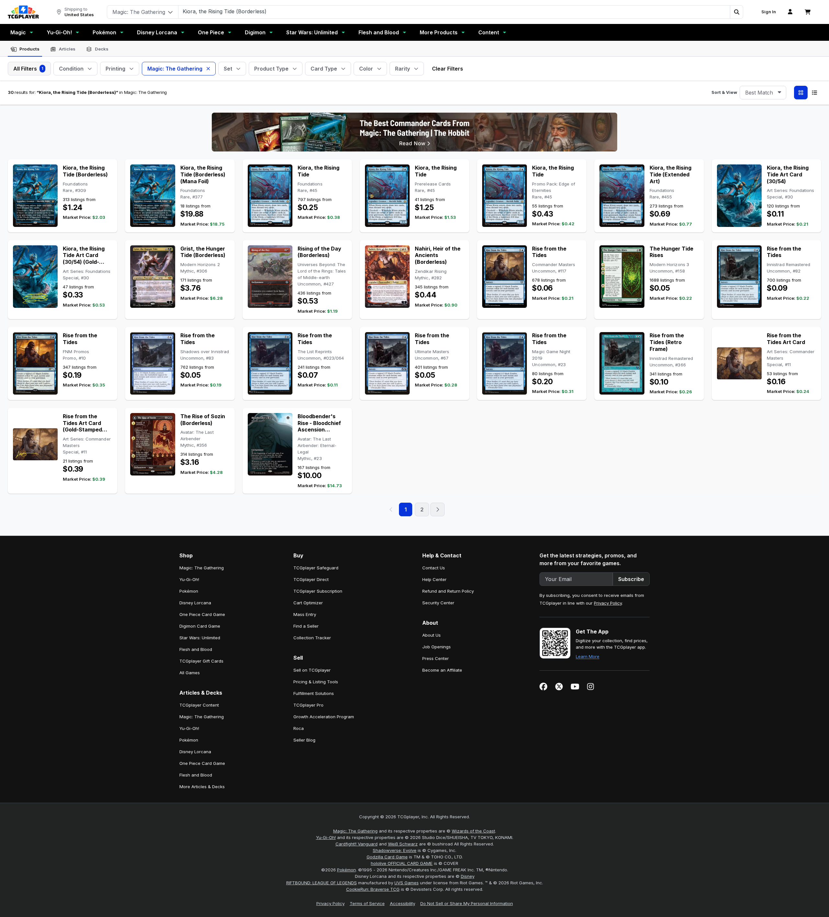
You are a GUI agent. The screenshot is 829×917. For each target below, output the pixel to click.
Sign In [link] (768, 11)
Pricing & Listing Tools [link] (315, 681)
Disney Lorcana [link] (195, 602)
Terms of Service (367, 903)
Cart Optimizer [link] (308, 602)
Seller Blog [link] (304, 740)
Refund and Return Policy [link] (448, 591)
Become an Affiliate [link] (442, 670)
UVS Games (406, 882)
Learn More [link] (587, 656)
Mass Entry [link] (304, 614)
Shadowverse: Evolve (394, 850)
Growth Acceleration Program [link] (323, 716)
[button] (736, 12)
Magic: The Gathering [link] (201, 567)
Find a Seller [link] (306, 626)
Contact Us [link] (433, 567)
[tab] (25, 49)
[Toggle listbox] (779, 92)
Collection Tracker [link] (312, 637)
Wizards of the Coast (473, 830)
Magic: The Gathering (355, 830)
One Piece (211, 32)
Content (488, 32)
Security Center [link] (438, 602)
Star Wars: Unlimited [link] (199, 637)
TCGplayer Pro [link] (308, 705)
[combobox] (763, 92)
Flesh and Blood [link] (195, 649)
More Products (439, 32)
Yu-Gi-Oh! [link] (189, 579)
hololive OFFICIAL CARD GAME (402, 863)
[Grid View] (801, 92)
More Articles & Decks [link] (202, 786)
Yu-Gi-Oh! (59, 32)
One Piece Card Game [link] (202, 614)
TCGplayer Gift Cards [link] (201, 661)
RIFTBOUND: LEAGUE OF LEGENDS (321, 882)
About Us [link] (431, 635)
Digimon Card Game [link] (199, 626)
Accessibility (402, 903)
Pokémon (104, 32)
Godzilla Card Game (387, 856)
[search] (454, 11)
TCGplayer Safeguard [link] (315, 567)
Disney (467, 876)
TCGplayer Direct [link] (311, 579)
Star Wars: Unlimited (312, 32)
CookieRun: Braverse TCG (373, 889)
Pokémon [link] (188, 591)
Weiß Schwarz (403, 843)
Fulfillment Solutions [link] (313, 693)
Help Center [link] (434, 579)
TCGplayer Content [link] (199, 705)
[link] (23, 12)
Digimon (255, 32)
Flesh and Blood (378, 32)
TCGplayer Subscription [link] (317, 591)
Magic (18, 32)
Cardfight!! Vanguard (356, 843)
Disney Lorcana (157, 32)
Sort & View (724, 92)
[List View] (814, 92)
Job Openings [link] (436, 646)
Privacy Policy (608, 603)
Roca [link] (298, 728)
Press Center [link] (435, 658)
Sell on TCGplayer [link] (312, 670)
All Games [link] (189, 672)
